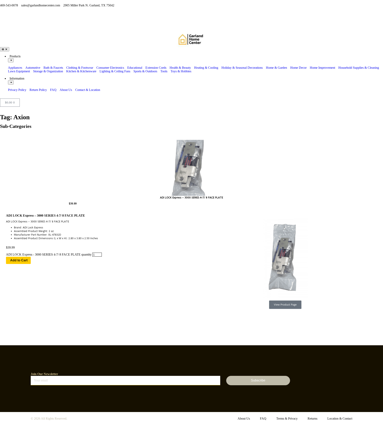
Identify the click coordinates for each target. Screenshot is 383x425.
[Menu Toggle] (4, 49)
